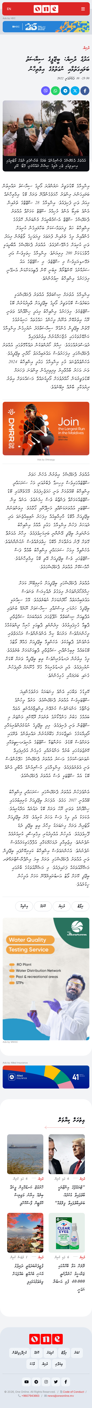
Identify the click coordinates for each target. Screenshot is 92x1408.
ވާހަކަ (32, 1364)
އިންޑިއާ (24, 906)
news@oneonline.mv (61, 1395)
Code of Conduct (73, 1391)
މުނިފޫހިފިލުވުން (20, 1353)
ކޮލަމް (43, 906)
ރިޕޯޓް (80, 906)
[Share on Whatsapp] (55, 90)
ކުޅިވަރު (50, 1353)
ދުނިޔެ (86, 48)
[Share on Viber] (45, 90)
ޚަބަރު (76, 1353)
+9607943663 (30, 1395)
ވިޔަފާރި (59, 1364)
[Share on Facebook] (84, 90)
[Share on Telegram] (65, 90)
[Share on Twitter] (75, 90)
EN (9, 9)
